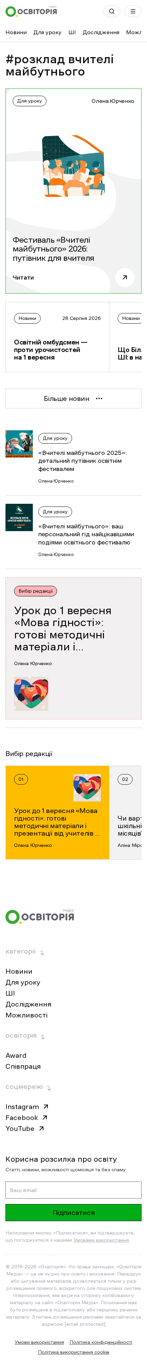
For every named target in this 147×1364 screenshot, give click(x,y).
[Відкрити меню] (133, 11)
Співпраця (23, 1066)
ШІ (72, 32)
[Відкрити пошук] (111, 11)
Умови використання (39, 1342)
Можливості (26, 1015)
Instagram (22, 1106)
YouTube (20, 1128)
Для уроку (48, 32)
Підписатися (74, 1212)
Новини (16, 32)
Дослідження (101, 32)
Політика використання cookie (73, 1352)
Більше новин (66, 398)
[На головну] (31, 11)
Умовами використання (101, 1240)
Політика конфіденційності (100, 1342)
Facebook (21, 1117)
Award (15, 1055)
